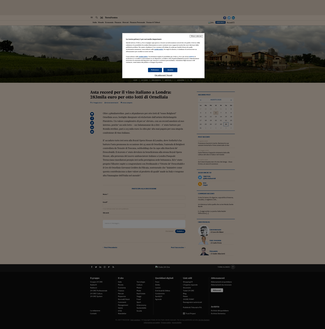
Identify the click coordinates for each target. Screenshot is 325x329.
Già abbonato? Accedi (163, 75)
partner (191, 56)
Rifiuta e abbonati (196, 36)
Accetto (170, 70)
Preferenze (155, 70)
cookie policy (158, 49)
